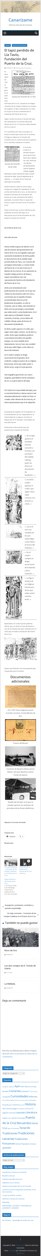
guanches (21, 1105)
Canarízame (20, 20)
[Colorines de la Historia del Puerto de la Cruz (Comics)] (25, 862)
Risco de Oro (10, 950)
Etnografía (5, 1105)
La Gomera (27, 1109)
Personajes (21, 1118)
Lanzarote (12, 1113)
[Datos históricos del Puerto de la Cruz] (11, 886)
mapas (4, 1118)
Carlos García (33, 1091)
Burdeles (5, 1091)
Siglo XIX (10, 1128)
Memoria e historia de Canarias (13, 1199)
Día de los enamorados (21, 1100)
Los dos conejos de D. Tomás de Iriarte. (20, 967)
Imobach (7, 45)
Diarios (4, 1100)
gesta (10, 1105)
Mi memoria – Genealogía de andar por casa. (18, 1220)
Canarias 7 (25, 1091)
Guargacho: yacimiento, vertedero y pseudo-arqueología (19, 906)
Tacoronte (16, 1128)
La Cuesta (21, 1109)
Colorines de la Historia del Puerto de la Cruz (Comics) (25, 870)
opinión (14, 1118)
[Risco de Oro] (20, 929)
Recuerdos (24, 1123)
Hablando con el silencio (11, 1183)
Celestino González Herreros (12, 1179)
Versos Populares (22, 1144)
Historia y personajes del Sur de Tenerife (16, 1186)
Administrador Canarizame (23, 68)
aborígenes (5, 1086)
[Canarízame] (20, 2)
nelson (9, 1118)
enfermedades (32, 1100)
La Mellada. (9, 983)
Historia (30, 1104)
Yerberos (33, 1144)
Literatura (31, 1112)
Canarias (15, 1091)
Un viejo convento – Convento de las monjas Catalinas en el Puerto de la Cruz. (10, 871)
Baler (22, 1087)
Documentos (11, 1100)
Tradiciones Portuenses (19, 45)
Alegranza (11, 1086)
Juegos (15, 1108)
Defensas (33, 1096)
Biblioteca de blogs (30, 1087)
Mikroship (5, 1202)
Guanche (15, 1105)
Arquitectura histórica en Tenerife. (14, 1172)
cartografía (6, 1097)
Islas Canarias (7, 1108)
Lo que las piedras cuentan (11, 1195)
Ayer (17, 1086)
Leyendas (20, 1112)
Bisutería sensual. (8, 1176)
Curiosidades (19, 1096)
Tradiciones (10, 1133)
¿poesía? (6, 1147)
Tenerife (24, 1128)
